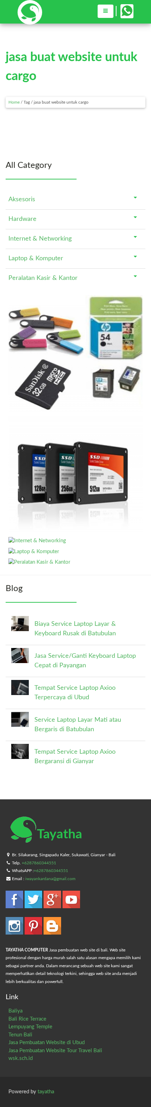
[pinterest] (34, 931)
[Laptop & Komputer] (33, 551)
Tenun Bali (20, 1034)
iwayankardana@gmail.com (50, 879)
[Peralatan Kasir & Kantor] (39, 562)
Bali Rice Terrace (27, 1019)
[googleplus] (53, 905)
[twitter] (34, 905)
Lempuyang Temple (30, 1026)
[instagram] (15, 931)
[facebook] (15, 905)
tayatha (46, 1091)
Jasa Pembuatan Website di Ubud (46, 1042)
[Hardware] (75, 530)
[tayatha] (30, 21)
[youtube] (71, 905)
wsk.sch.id (20, 1058)
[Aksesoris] (75, 409)
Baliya (15, 1011)
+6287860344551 (39, 863)
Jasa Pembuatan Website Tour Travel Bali (55, 1050)
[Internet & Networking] (37, 540)
